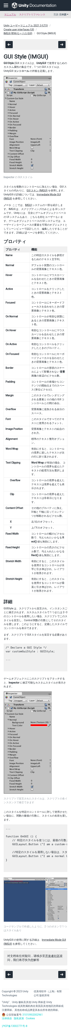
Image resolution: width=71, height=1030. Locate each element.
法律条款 (7, 1018)
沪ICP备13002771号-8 (14, 1026)
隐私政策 (19, 1018)
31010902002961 (32, 1014)
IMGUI (28, 205)
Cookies (30, 1018)
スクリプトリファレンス (32, 14)
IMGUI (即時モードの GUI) (18, 33)
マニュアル (10, 14)
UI (26, 232)
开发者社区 (52, 956)
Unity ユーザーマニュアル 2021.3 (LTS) (26, 25)
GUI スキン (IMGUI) (37, 190)
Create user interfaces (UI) (19, 29)
